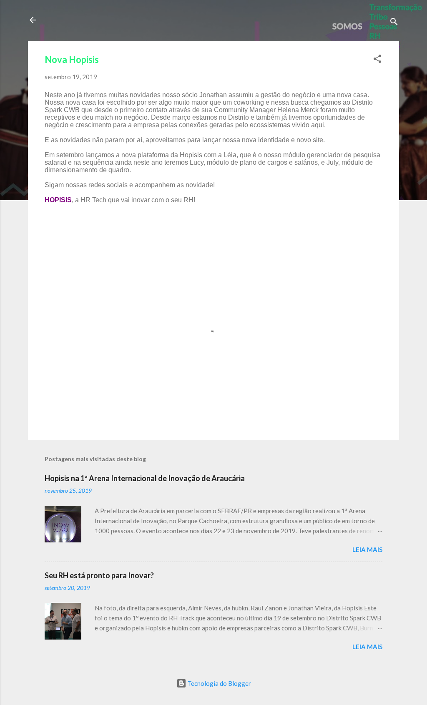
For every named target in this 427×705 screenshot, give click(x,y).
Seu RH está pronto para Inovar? (99, 575)
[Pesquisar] (394, 22)
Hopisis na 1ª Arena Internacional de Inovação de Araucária (145, 478)
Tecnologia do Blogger (218, 683)
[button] (377, 60)
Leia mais (367, 549)
